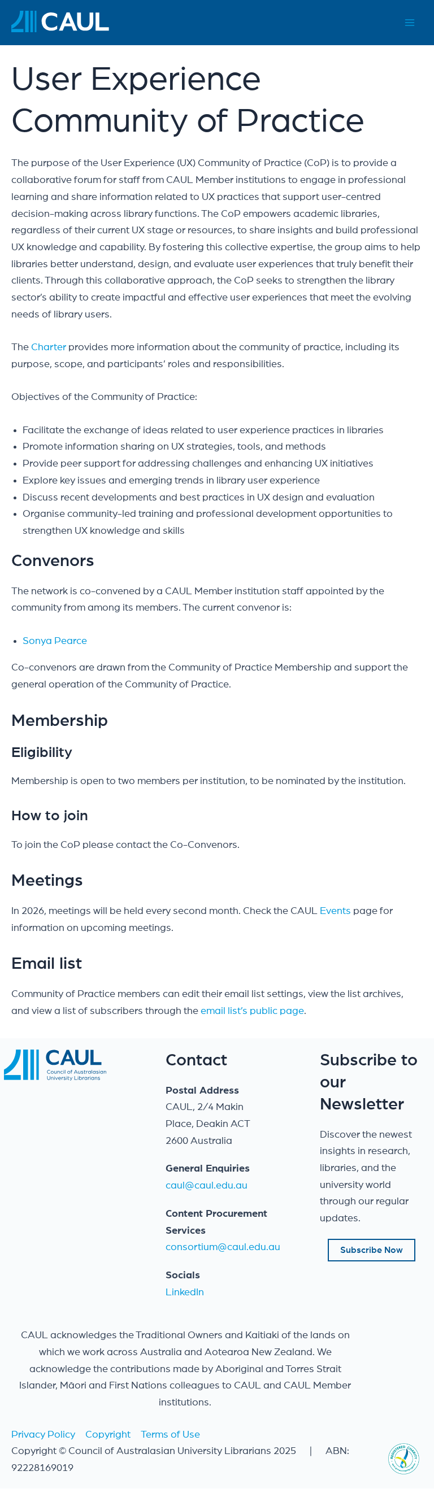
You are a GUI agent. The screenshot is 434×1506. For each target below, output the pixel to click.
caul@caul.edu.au (207, 1186)
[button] (371, 1250)
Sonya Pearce (55, 641)
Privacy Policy (43, 1435)
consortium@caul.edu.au (223, 1247)
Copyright (108, 1435)
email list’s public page (252, 1011)
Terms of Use (170, 1435)
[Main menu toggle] (409, 23)
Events (336, 911)
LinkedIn (185, 1292)
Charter (48, 347)
